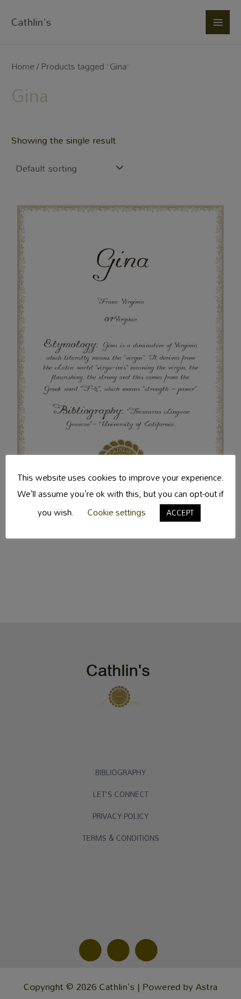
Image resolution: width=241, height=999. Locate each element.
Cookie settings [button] (116, 512)
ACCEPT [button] (180, 512)
